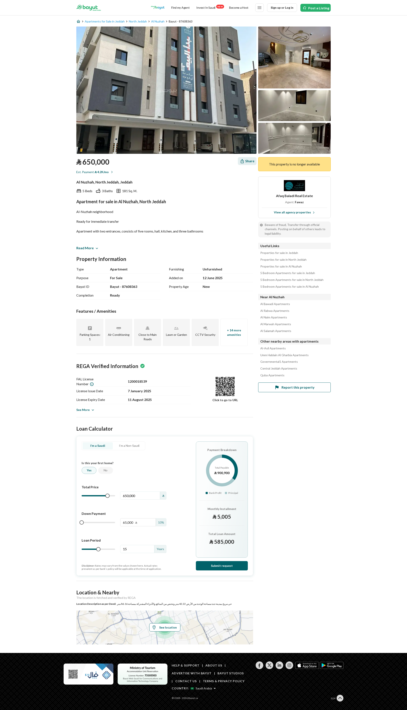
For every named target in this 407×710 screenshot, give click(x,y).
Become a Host (238, 7)
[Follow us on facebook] (259, 668)
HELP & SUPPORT (185, 665)
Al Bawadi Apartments (275, 304)
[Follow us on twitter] (269, 668)
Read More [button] (85, 248)
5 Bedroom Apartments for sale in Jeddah (287, 273)
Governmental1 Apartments (279, 361)
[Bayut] (88, 7)
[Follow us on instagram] (289, 668)
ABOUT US (213, 665)
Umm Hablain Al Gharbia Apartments (284, 355)
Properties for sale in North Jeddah (283, 259)
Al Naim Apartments (273, 317)
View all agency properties (292, 212)
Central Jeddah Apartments (278, 368)
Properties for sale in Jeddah (279, 253)
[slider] (107, 496)
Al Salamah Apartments (275, 331)
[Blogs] (158, 7)
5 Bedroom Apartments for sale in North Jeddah (291, 279)
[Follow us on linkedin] (279, 668)
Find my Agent (180, 7)
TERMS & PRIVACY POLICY (224, 681)
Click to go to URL (225, 400)
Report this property (298, 387)
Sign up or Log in (282, 7)
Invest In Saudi (209, 7)
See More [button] (83, 410)
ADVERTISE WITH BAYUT (192, 673)
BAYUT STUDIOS (230, 673)
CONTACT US (186, 681)
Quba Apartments (272, 375)
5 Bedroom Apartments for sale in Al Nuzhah (289, 286)
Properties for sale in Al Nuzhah (281, 266)
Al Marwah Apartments (275, 324)
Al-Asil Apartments (273, 348)
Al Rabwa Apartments (274, 310)
